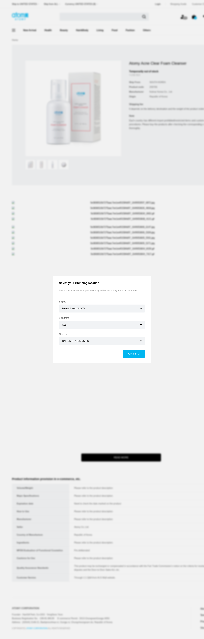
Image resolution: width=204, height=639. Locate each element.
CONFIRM (134, 353)
